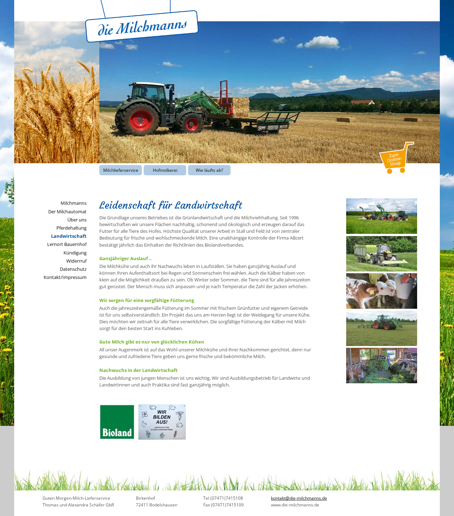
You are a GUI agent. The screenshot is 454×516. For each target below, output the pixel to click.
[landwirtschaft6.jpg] (381, 381)
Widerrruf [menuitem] (76, 261)
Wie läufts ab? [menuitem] (209, 170)
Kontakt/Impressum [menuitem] (65, 277)
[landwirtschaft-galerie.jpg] (381, 232)
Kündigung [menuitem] (75, 252)
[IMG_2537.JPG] (381, 270)
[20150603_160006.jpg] (381, 344)
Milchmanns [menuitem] (74, 203)
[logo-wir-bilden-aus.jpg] (162, 438)
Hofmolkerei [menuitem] (165, 170)
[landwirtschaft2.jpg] (381, 307)
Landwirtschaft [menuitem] (69, 236)
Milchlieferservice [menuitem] (120, 170)
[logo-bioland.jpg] (117, 438)
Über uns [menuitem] (77, 219)
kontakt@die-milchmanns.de (299, 498)
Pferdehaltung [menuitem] (71, 228)
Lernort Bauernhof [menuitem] (67, 244)
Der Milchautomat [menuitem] (67, 211)
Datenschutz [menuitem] (73, 269)
